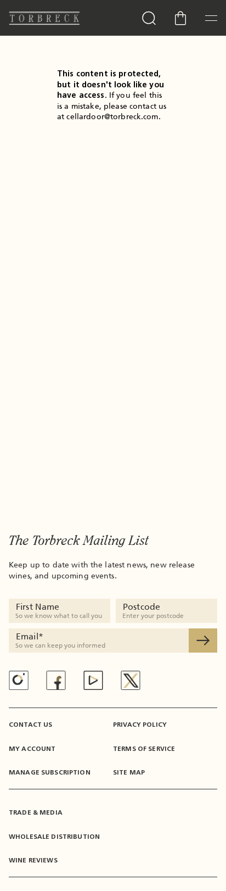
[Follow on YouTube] (93, 680)
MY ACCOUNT (32, 749)
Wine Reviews (33, 860)
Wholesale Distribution (54, 836)
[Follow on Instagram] (19, 680)
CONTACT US (30, 724)
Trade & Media (36, 812)
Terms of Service (144, 749)
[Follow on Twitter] (130, 680)
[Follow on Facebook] (56, 680)
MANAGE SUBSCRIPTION (50, 772)
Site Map (129, 772)
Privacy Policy (140, 724)
